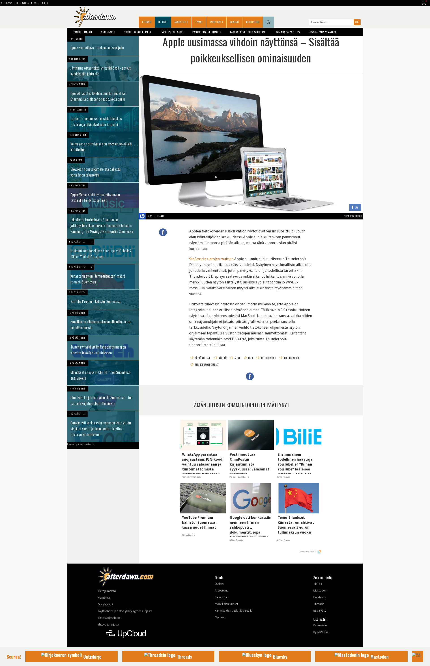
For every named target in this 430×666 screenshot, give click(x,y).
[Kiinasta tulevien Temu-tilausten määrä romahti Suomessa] (103, 276)
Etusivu (146, 22)
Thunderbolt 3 (292, 358)
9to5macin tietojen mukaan (211, 259)
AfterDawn (7, 2)
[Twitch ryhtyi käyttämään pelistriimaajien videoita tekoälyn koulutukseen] (103, 347)
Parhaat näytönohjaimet (206, 32)
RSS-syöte (319, 610)
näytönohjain (203, 358)
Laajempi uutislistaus (80, 444)
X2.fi (36, 2)
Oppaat (199, 22)
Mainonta (104, 597)
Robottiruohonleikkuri (138, 32)
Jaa (357, 207)
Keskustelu (252, 22)
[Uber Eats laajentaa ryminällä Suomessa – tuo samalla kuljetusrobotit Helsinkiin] (103, 398)
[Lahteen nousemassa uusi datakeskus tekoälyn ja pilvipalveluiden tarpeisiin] (103, 119)
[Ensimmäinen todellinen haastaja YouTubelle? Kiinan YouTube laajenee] (103, 251)
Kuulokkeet (108, 32)
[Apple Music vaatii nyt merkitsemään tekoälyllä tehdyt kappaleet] (103, 195)
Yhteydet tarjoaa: (108, 624)
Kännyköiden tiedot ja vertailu (233, 610)
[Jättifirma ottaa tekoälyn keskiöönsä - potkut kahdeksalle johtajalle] (103, 68)
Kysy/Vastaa (321, 632)
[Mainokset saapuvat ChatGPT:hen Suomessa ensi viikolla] (103, 372)
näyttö (223, 358)
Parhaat (234, 22)
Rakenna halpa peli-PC (288, 32)
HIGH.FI (44, 2)
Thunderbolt (268, 358)
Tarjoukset (216, 22)
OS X (250, 358)
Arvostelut (181, 22)
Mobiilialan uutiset (226, 604)
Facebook (319, 597)
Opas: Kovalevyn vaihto (322, 32)
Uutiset (163, 22)
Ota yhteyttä (105, 604)
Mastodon (320, 590)
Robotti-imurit (83, 32)
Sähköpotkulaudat (172, 32)
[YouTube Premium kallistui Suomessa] (103, 299)
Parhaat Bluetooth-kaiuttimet (248, 32)
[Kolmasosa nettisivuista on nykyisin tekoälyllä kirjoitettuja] (103, 144)
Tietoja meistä (107, 591)
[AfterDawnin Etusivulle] (95, 17)
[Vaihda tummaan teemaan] (268, 22)
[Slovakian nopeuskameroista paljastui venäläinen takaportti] (103, 169)
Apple (237, 358)
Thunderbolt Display (207, 364)
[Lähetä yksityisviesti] (170, 216)
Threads (318, 604)
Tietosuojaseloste (109, 617)
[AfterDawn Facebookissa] (304, 22)
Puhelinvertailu (23, 2)
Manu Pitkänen (156, 216)
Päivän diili (221, 597)
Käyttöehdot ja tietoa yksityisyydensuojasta (125, 611)
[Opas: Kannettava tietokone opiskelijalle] (103, 46)
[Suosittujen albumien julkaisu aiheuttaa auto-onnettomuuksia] (103, 322)
